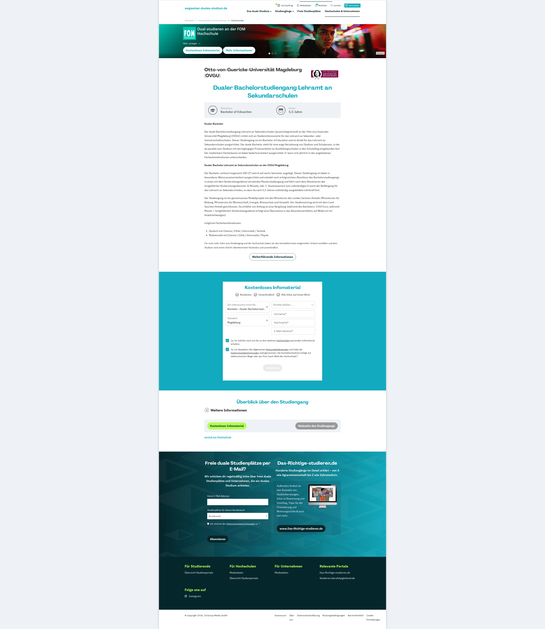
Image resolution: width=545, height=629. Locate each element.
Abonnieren (218, 539)
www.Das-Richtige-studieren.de (301, 528)
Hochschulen (283, 340)
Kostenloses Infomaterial (203, 50)
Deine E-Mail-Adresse (218, 496)
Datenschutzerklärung (308, 615)
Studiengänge (283, 11)
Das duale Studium (258, 11)
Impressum (280, 615)
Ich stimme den (235, 523)
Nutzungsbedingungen (277, 349)
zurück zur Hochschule (217, 437)
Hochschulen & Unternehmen (342, 11)
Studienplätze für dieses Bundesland (226, 510)
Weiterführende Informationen (272, 257)
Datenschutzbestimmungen (245, 352)
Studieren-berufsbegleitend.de (337, 578)
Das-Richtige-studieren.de (335, 572)
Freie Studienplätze (309, 11)
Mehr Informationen (239, 50)
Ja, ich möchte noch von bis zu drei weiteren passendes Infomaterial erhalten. (273, 342)
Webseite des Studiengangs (316, 426)
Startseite (189, 20)
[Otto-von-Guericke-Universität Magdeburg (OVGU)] (325, 75)
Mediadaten (236, 572)
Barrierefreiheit (356, 615)
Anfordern (272, 368)
